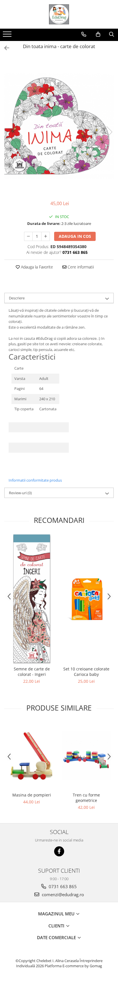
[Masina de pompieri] (31, 755)
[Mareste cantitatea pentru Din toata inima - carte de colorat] (45, 236)
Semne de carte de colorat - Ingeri (32, 671)
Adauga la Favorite (36, 267)
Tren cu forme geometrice (86, 797)
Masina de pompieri (31, 795)
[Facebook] (59, 851)
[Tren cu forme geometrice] (86, 755)
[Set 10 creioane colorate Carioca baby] (86, 598)
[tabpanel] (59, 126)
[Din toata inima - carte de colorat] (59, 126)
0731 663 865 (62, 886)
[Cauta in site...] (111, 34)
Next (109, 132)
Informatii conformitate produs (35, 480)
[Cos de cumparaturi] (98, 34)
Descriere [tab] (17, 298)
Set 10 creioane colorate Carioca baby (86, 671)
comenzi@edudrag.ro (62, 894)
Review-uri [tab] (20, 492)
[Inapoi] (4, 48)
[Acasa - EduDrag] (59, 14)
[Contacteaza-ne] (83, 34)
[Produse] (8, 36)
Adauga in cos (75, 236)
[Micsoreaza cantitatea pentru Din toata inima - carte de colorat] (28, 236)
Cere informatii (80, 267)
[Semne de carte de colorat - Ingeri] (31, 598)
